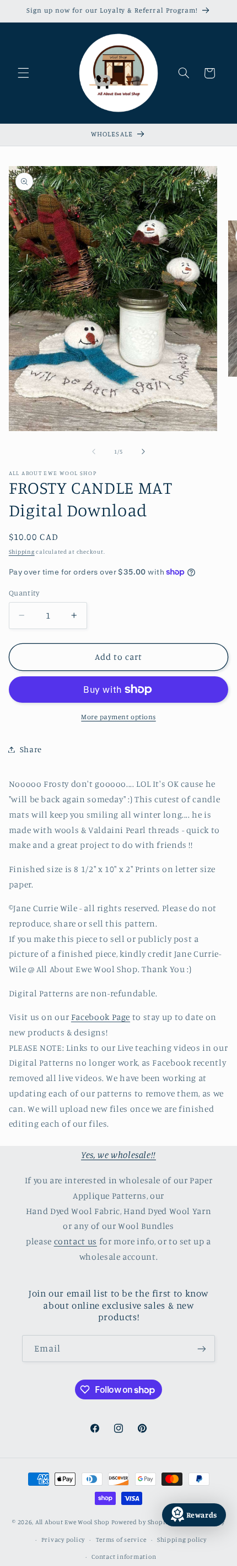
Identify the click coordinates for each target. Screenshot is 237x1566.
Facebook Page (100, 1017)
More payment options (118, 717)
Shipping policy (182, 1539)
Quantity (24, 592)
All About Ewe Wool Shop (72, 1522)
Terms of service (121, 1539)
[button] (23, 73)
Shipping (22, 551)
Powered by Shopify (141, 1522)
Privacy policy (63, 1539)
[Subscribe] (201, 1348)
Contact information (123, 1557)
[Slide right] (143, 451)
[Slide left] (94, 451)
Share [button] (31, 749)
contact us (75, 1241)
